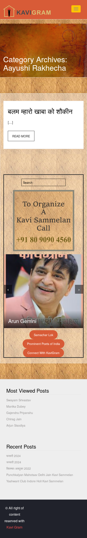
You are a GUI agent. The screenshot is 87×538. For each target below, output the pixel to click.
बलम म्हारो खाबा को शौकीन (40, 111)
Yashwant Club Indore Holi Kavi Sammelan (34, 481)
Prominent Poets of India (43, 344)
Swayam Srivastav (18, 400)
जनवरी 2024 (13, 462)
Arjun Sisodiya (15, 425)
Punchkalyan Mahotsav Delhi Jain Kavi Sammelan (39, 475)
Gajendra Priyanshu (19, 413)
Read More (21, 136)
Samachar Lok (43, 335)
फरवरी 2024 (13, 456)
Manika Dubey (16, 406)
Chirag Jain (14, 419)
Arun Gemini (22, 320)
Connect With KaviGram (43, 353)
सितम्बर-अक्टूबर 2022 (18, 468)
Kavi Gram (14, 527)
